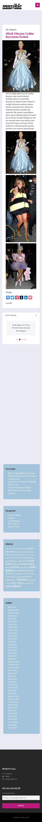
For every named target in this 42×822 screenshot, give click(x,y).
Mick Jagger (15, 573)
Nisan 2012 (12, 639)
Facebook (8, 774)
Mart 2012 (12, 642)
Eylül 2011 (12, 659)
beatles (30, 548)
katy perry (28, 563)
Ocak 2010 (12, 716)
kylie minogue (25, 567)
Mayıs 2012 (12, 636)
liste (15, 571)
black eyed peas (21, 552)
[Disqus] (21, 377)
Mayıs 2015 (12, 616)
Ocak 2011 (12, 682)
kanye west (17, 564)
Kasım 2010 (13, 688)
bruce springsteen (21, 555)
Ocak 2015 (12, 624)
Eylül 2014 (12, 633)
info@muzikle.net (11, 779)
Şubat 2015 (12, 622)
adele (7, 548)
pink (31, 576)
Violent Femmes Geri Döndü (19, 488)
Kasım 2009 (13, 722)
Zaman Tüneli (13, 527)
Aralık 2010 (12, 685)
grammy (31, 558)
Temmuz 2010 (13, 699)
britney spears (11, 555)
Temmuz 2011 (13, 665)
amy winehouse (21, 548)
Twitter (7, 776)
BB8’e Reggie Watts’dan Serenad (21, 473)
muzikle (9, 303)
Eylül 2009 (12, 728)
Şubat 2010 (12, 713)
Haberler (11, 518)
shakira (8, 583)
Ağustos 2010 (13, 696)
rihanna (22, 579)
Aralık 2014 (12, 627)
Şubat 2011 (12, 679)
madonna (22, 570)
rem (15, 580)
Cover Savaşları (14, 515)
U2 (32, 583)
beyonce (10, 551)
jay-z (16, 561)
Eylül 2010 (12, 693)
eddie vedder (14, 558)
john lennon (23, 561)
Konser (15, 567)
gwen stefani (10, 561)
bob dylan (30, 552)
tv (30, 583)
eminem (20, 558)
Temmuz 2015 (13, 610)
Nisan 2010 (12, 708)
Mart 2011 (12, 676)
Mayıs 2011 (12, 670)
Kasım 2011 (12, 653)
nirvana (8, 577)
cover (28, 555)
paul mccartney (16, 577)
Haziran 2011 (13, 668)
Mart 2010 (12, 711)
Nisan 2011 (12, 673)
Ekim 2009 (12, 725)
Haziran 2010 (13, 702)
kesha (8, 567)
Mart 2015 (12, 619)
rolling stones (31, 580)
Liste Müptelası (14, 521)
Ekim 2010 (12, 691)
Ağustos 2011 (13, 662)
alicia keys (13, 548)
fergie (26, 558)
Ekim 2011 (12, 656)
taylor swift (16, 583)
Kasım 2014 (13, 630)
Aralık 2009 (12, 719)
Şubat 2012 (12, 645)
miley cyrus (23, 574)
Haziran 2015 (13, 613)
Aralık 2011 (12, 650)
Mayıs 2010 (12, 705)
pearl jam (26, 577)
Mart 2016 (12, 607)
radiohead (10, 580)
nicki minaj (30, 574)
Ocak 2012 (12, 647)
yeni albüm (13, 586)
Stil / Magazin (11, 30)
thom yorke (25, 583)
